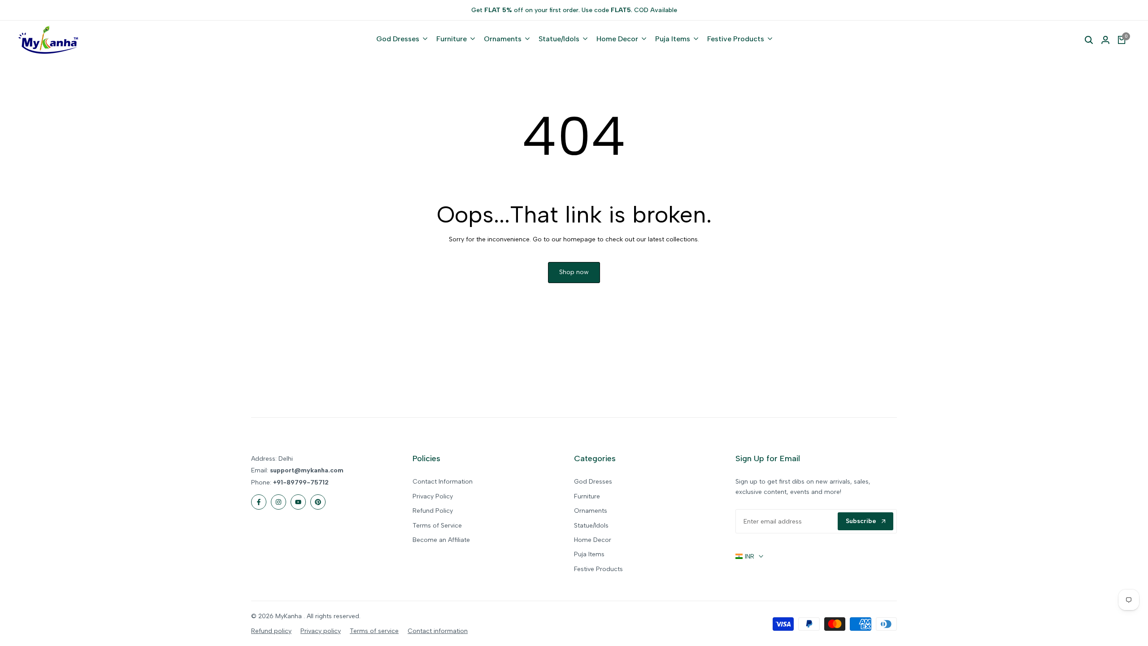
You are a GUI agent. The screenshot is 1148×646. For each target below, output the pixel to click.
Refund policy (271, 631)
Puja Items (589, 554)
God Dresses (593, 481)
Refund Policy (433, 511)
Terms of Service (437, 525)
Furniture (587, 496)
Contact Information (443, 481)
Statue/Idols (591, 525)
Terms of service (374, 631)
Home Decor (592, 540)
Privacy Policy (433, 496)
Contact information (438, 631)
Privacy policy (320, 631)
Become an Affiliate (441, 540)
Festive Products (598, 569)
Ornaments (590, 511)
